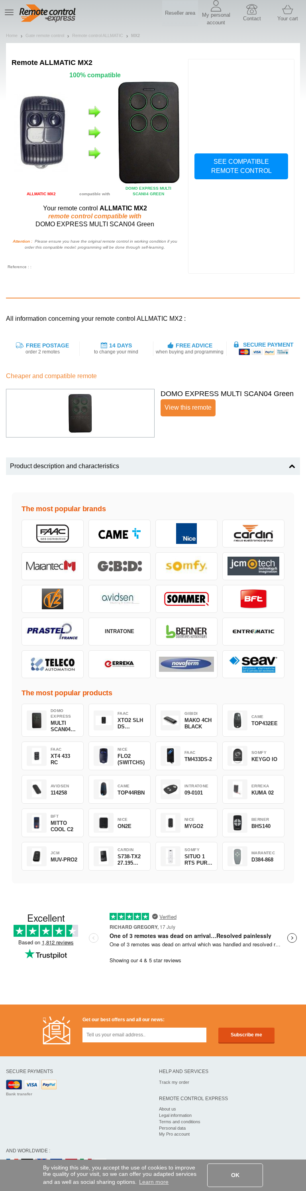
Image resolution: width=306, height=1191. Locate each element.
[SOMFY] (186, 566)
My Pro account (174, 1134)
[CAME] (119, 533)
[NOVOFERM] (186, 664)
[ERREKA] (119, 664)
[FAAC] (53, 533)
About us (167, 1109)
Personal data (172, 1128)
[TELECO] (53, 664)
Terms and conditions (179, 1121)
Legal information (175, 1115)
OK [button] (235, 1175)
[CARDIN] (253, 533)
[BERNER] (186, 632)
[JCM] (253, 566)
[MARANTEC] (53, 566)
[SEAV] (253, 664)
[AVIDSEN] (119, 599)
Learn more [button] (154, 1182)
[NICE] (186, 533)
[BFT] (253, 599)
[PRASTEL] (53, 632)
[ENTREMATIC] (253, 632)
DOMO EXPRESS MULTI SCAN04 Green (227, 394)
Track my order (174, 1082)
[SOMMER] (186, 599)
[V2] (53, 599)
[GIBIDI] (119, 566)
